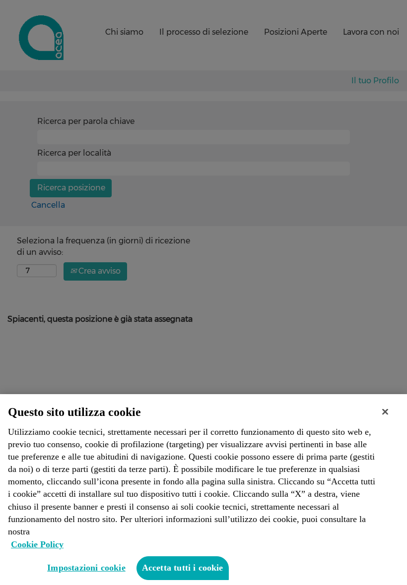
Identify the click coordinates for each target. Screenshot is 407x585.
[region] (203, 489)
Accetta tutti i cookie (182, 568)
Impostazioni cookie (86, 568)
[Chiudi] (385, 412)
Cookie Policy (37, 544)
